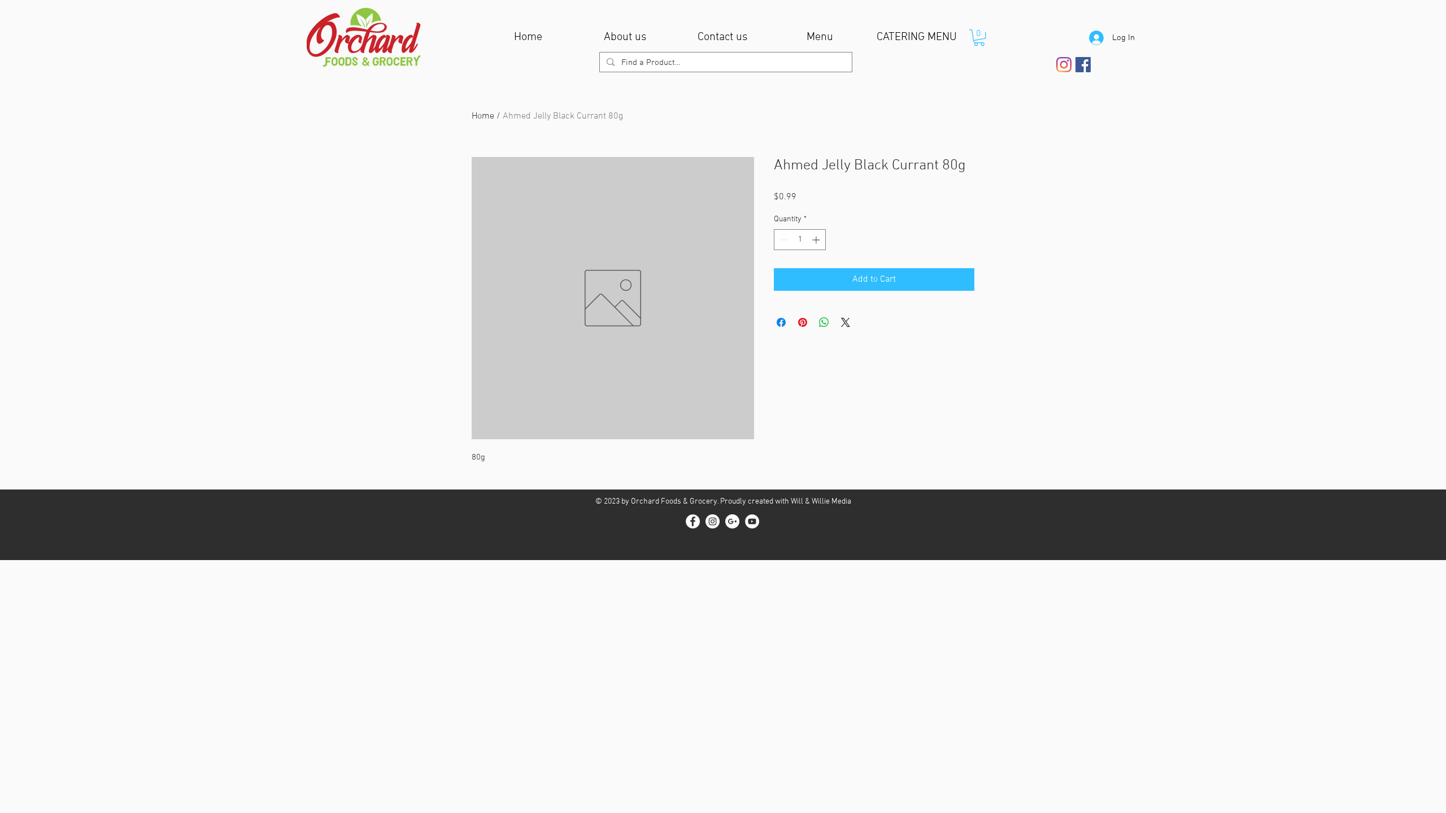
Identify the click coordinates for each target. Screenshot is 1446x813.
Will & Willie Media (821, 501)
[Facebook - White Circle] (693, 521)
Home (483, 116)
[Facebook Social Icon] (1083, 64)
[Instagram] (1064, 64)
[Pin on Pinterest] (802, 322)
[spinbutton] (800, 240)
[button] (979, 37)
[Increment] (817, 240)
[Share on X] (845, 322)
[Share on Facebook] (781, 322)
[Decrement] (783, 240)
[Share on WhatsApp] (824, 322)
